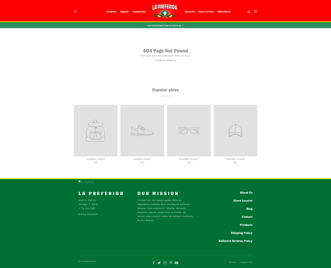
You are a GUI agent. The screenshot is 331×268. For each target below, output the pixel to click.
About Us (190, 11)
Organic (124, 11)
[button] (165, 25)
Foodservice (139, 11)
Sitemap (232, 262)
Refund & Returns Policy (236, 241)
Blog (249, 208)
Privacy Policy (246, 262)
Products (111, 11)
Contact (247, 216)
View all (165, 96)
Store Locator (206, 11)
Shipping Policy (242, 233)
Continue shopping (165, 60)
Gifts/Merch (224, 11)
